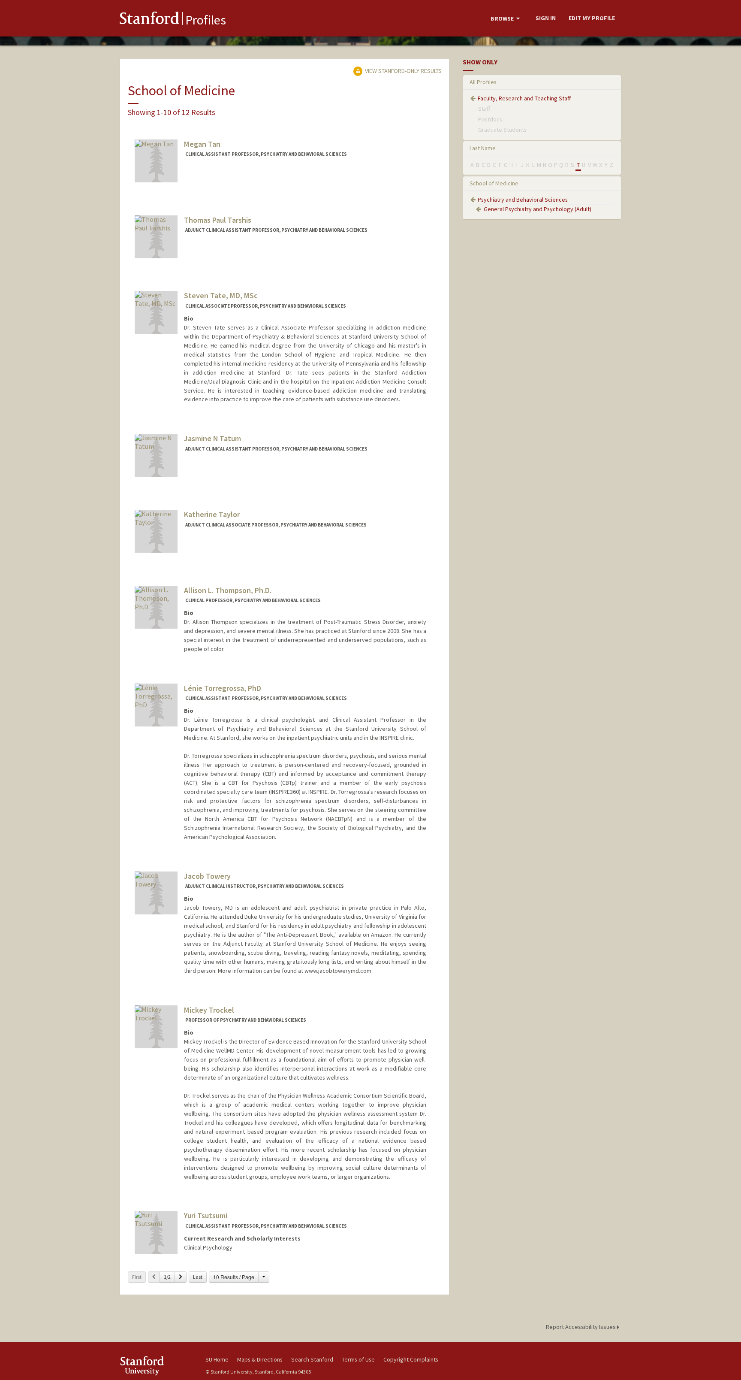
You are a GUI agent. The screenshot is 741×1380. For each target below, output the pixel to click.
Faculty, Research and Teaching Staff (524, 98)
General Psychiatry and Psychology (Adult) (537, 209)
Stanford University (156, 1365)
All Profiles (483, 82)
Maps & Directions (260, 1359)
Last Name (483, 148)
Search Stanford (312, 1359)
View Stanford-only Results (403, 71)
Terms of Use (358, 1359)
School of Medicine (494, 183)
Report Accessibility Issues (581, 1327)
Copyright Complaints (410, 1359)
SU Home (217, 1359)
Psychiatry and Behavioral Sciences (523, 199)
